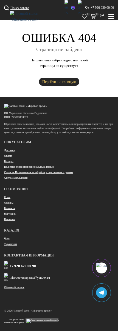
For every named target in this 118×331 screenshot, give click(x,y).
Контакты (9, 208)
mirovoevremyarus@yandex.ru (30, 277)
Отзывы (8, 202)
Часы (7, 238)
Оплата (8, 155)
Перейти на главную (59, 82)
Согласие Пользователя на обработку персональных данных (38, 172)
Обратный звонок (14, 287)
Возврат (8, 161)
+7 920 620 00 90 (23, 266)
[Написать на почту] (66, 8)
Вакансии (9, 219)
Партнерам (10, 213)
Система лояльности (15, 177)
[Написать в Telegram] (80, 8)
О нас (7, 197)
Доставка (9, 150)
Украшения (10, 244)
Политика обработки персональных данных (29, 166)
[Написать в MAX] (73, 7)
